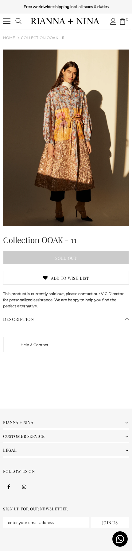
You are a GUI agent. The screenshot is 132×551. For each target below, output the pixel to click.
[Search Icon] (18, 21)
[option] (66, 138)
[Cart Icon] (122, 21)
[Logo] (65, 21)
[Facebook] (8, 486)
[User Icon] (113, 21)
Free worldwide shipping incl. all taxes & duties (66, 6)
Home (9, 37)
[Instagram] (24, 486)
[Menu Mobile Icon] (6, 21)
